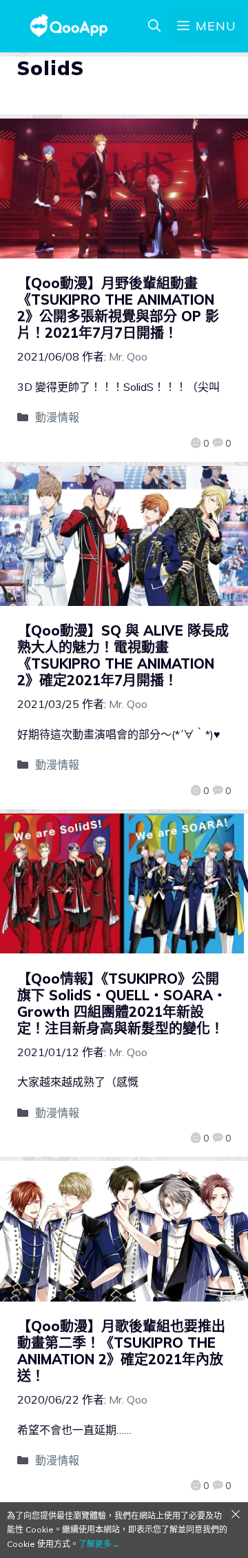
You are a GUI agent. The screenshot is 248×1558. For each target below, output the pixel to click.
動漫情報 (57, 417)
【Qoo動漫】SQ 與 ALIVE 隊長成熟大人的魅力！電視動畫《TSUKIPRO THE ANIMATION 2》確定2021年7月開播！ (123, 655)
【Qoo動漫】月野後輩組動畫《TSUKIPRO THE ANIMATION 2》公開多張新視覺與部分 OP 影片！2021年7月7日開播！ (118, 307)
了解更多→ (99, 1544)
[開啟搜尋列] (154, 26)
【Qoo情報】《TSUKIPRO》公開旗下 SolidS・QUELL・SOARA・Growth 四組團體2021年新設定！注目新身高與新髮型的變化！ (122, 1003)
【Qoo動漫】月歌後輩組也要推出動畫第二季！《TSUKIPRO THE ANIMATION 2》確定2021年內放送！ (121, 1350)
